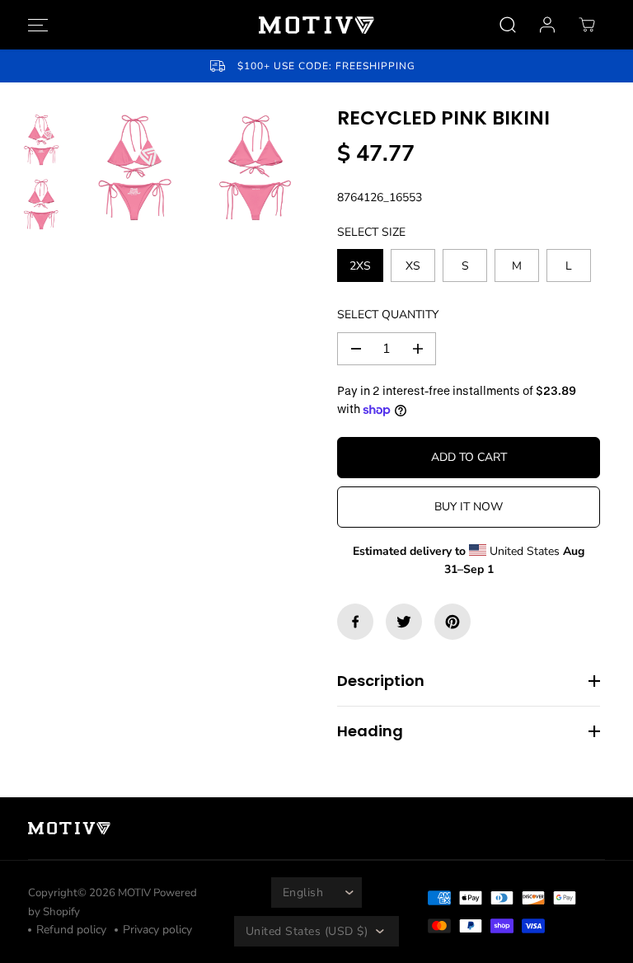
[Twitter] (404, 622)
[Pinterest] (452, 622)
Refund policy (71, 929)
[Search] (508, 25)
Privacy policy (157, 929)
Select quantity (387, 314)
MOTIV (135, 892)
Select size (371, 232)
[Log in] (547, 25)
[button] (35, 24)
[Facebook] (355, 622)
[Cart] (587, 25)
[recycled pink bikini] (134, 168)
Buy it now (468, 506)
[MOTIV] (316, 25)
